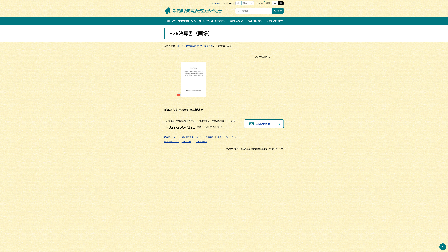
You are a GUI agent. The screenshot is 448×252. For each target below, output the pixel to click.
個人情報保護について (191, 137)
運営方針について (171, 141)
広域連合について (194, 45)
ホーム (180, 45)
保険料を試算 (205, 21)
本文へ (217, 3)
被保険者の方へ (187, 21)
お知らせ (170, 21)
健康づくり (221, 21)
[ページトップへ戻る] (442, 246)
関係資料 (208, 45)
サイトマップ (201, 141)
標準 (245, 3)
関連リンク (186, 141)
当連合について (256, 21)
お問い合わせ (275, 21)
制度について (237, 21)
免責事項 (209, 137)
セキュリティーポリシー (228, 137)
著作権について (170, 137)
